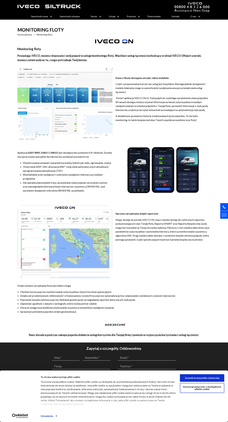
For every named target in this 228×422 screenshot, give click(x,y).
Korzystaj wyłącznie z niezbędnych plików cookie (202, 387)
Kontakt (176, 16)
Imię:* (57, 357)
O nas (193, 16)
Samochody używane (70, 16)
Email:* (124, 357)
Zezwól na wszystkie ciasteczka (202, 378)
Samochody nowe (39, 16)
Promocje (131, 16)
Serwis (94, 16)
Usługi (112, 16)
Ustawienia (47, 416)
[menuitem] (40, 16)
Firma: (58, 366)
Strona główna (25, 34)
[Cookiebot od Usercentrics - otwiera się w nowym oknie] (20, 416)
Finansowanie (154, 16)
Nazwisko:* (92, 357)
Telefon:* (126, 366)
